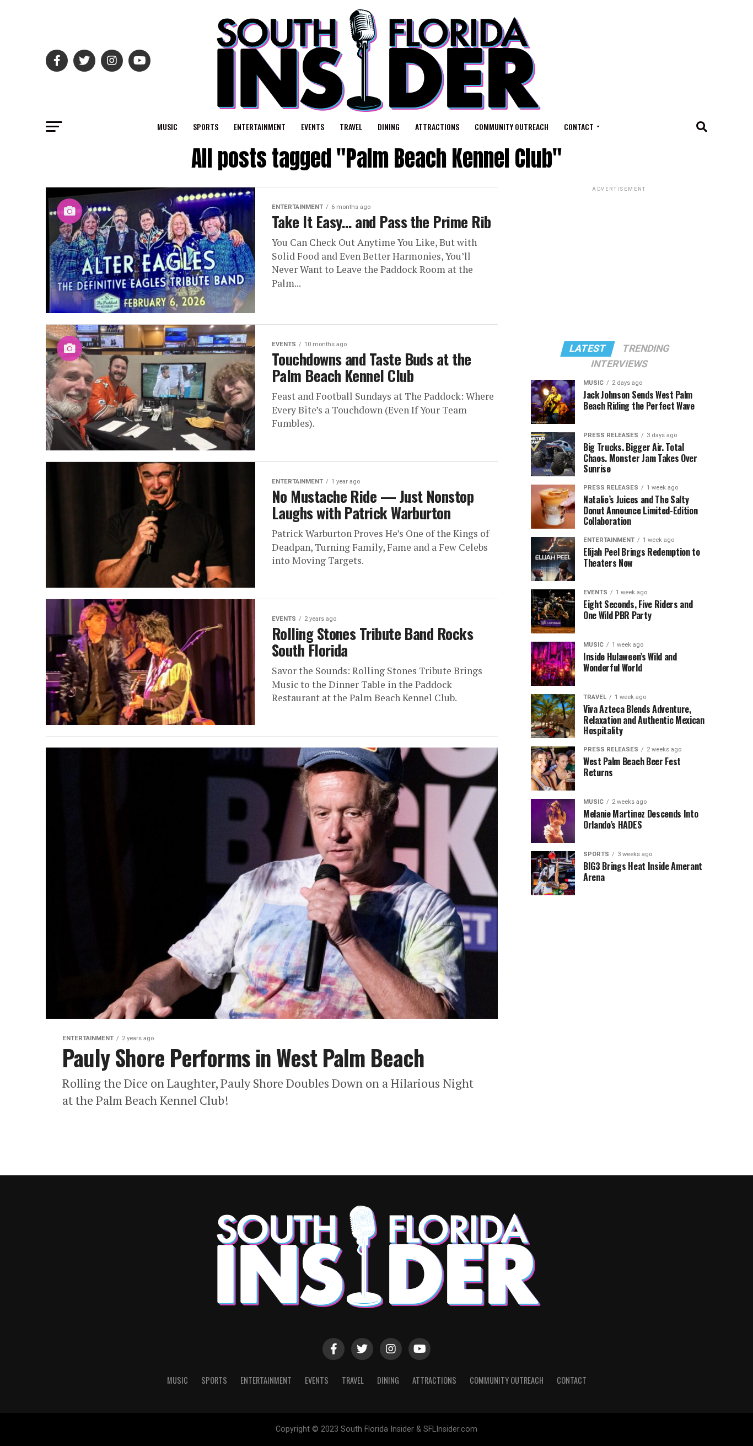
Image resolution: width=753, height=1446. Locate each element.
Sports (205, 126)
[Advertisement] (619, 263)
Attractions (437, 126)
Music (167, 126)
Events (312, 126)
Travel (351, 126)
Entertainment (260, 126)
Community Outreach (511, 126)
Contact (579, 126)
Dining (389, 126)
